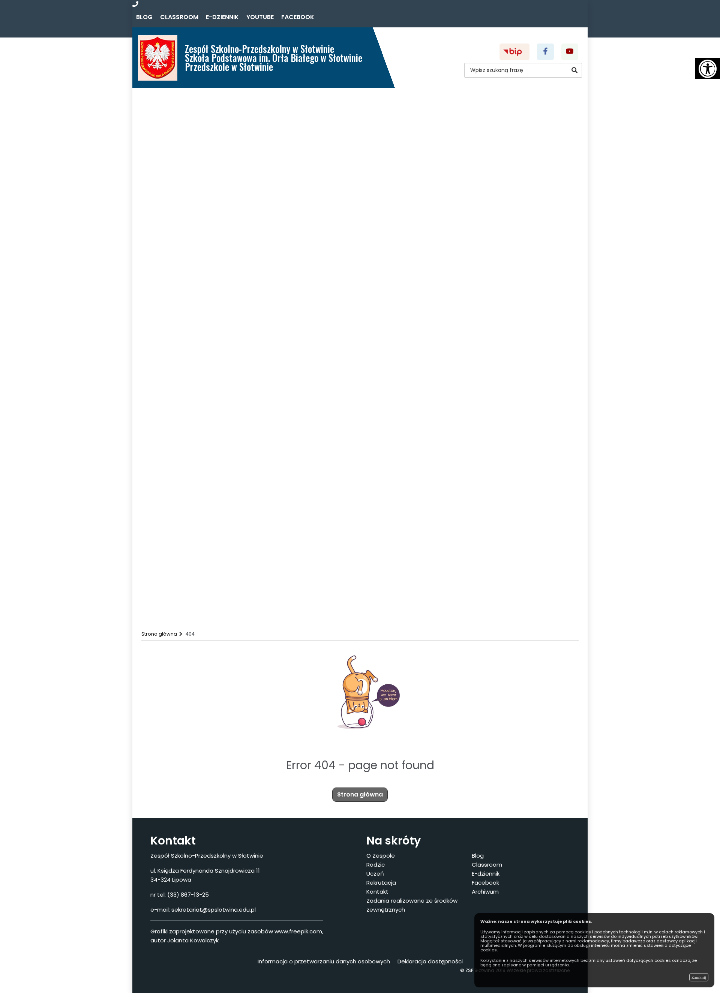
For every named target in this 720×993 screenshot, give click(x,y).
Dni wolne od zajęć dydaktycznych (212, 376)
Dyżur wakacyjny (186, 590)
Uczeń (156, 410)
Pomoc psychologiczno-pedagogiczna (219, 433)
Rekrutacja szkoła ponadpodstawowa (217, 579)
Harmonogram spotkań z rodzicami (214, 399)
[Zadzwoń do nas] (135, 4)
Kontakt (160, 613)
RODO (171, 241)
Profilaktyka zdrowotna (196, 388)
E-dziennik (222, 17)
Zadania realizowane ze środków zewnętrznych (221, 601)
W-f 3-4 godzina (186, 478)
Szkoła (183, 140)
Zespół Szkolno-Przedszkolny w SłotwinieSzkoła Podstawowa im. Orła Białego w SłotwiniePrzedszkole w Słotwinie (273, 58)
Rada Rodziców (184, 298)
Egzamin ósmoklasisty (194, 309)
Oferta (172, 129)
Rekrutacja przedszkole (196, 556)
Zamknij (699, 977)
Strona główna (360, 794)
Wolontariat (179, 455)
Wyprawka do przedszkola (201, 354)
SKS (167, 489)
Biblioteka (176, 444)
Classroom (179, 17)
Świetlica (175, 275)
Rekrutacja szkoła (188, 568)
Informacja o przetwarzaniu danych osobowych (324, 961)
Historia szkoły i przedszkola (202, 196)
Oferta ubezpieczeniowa (198, 320)
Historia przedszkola (203, 219)
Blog (144, 17)
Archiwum (485, 892)
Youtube (260, 17)
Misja (169, 163)
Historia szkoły (195, 208)
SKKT (169, 500)
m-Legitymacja (184, 331)
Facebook (297, 17)
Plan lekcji (176, 421)
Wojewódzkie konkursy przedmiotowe (217, 534)
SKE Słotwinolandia (189, 511)
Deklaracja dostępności (197, 253)
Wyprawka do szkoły (192, 343)
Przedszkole (191, 151)
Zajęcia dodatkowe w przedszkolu (211, 365)
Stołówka (175, 286)
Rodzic (157, 264)
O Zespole (162, 118)
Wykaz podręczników (193, 230)
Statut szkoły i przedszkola (201, 185)
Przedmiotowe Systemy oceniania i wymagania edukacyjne (248, 523)
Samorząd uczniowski (193, 466)
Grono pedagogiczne (193, 174)
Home (157, 95)
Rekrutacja (163, 545)
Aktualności (166, 106)
